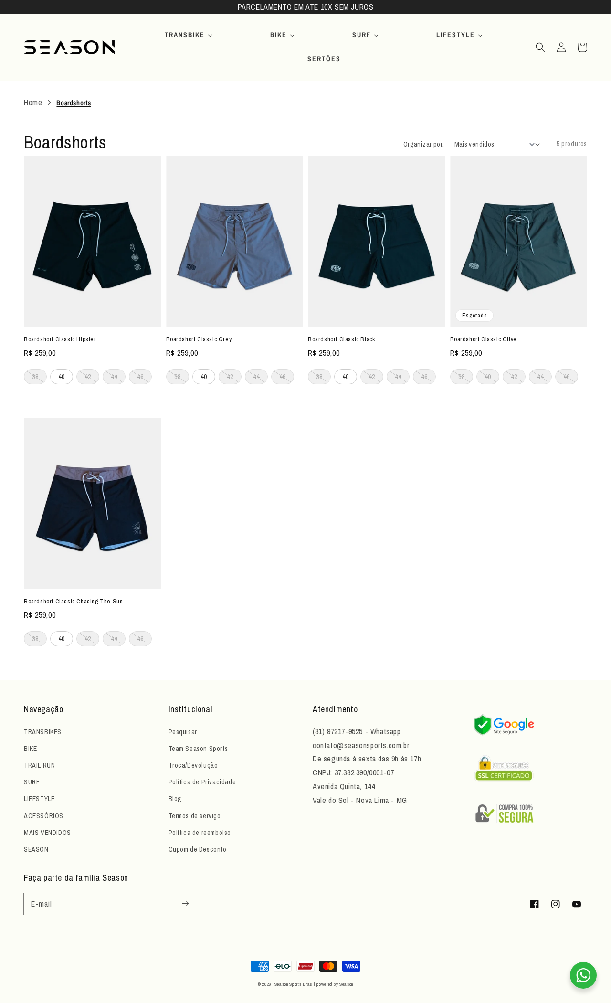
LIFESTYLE (39, 798)
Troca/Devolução (193, 765)
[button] (540, 47)
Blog (175, 798)
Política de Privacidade (202, 782)
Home (33, 102)
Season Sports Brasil (294, 984)
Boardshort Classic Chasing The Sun (73, 601)
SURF (32, 782)
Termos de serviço (195, 816)
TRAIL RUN (39, 765)
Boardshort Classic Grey (199, 339)
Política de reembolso (200, 832)
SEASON (36, 849)
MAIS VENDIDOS (47, 832)
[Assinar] (185, 903)
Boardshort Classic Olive (483, 339)
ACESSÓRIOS (43, 816)
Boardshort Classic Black (341, 339)
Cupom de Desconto (198, 849)
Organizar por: (423, 144)
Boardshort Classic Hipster (60, 339)
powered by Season (334, 984)
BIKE (30, 748)
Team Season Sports (198, 748)
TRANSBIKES (43, 732)
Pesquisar (183, 732)
